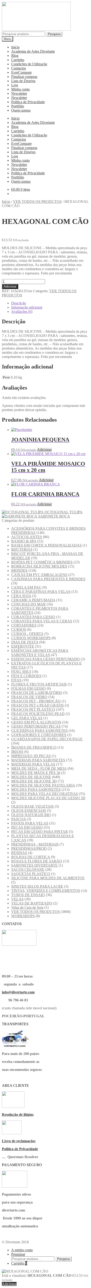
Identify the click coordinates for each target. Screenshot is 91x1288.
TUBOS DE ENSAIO (28, 895)
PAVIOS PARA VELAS (29, 823)
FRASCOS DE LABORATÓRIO (36, 693)
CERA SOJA (21, 596)
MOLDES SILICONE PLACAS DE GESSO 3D (48, 798)
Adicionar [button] (44, 450)
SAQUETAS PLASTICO (30, 874)
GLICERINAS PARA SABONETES (39, 731)
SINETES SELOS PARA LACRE (37, 886)
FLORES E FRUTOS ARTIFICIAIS (39, 684)
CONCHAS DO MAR (28, 604)
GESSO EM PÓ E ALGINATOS (36, 722)
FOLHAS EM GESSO (28, 688)
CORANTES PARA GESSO (33, 617)
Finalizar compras (24, 77)
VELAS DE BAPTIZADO (31, 903)
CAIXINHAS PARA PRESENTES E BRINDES (48, 579)
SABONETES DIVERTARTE (34, 865)
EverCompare (21, 72)
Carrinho (17, 60)
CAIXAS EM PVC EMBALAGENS (39, 575)
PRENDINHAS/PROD (29, 848)
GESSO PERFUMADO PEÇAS (36, 726)
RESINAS (19, 853)
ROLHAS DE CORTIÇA (30, 857)
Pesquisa (54, 34)
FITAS (16, 680)
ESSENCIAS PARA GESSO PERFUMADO (45, 659)
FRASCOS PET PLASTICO (33, 710)
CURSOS (18, 629)
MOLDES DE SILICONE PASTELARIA (43, 785)
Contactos (18, 68)
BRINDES (19, 571)
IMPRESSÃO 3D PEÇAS (31, 756)
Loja (14, 85)
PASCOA (18, 819)
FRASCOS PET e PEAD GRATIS (37, 705)
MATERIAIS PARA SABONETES (38, 760)
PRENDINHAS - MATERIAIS (35, 844)
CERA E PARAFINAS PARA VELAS (40, 592)
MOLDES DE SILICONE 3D (34, 781)
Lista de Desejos (23, 81)
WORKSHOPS (23, 916)
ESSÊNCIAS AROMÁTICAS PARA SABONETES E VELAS (39, 653)
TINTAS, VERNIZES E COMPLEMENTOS (45, 891)
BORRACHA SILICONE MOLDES (39, 566)
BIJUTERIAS (21, 549)
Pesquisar (18, 1254)
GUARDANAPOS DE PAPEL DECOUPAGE (47, 739)
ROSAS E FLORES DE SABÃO (36, 861)
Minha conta (20, 89)
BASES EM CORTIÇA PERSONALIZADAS (46, 545)
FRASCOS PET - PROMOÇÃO (36, 701)
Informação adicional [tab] (26, 307)
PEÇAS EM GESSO (27, 827)
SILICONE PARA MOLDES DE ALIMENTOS (47, 878)
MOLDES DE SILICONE (31, 777)
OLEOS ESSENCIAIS (28, 811)
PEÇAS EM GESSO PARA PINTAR (39, 832)
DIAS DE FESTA (24, 642)
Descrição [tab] (18, 303)
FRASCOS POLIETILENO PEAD (38, 714)
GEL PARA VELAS (26, 718)
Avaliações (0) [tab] (21, 312)
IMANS (17, 752)
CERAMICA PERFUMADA (33, 600)
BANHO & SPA (23, 541)
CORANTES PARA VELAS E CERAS (41, 621)
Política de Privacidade (28, 102)
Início (15, 47)
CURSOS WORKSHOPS (31, 638)
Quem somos (21, 110)
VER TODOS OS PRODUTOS (37, 202)
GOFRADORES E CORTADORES (38, 735)
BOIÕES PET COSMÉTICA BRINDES (42, 562)
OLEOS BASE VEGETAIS (32, 806)
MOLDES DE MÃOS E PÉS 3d (35, 773)
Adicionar (10, 286)
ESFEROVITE (22, 646)
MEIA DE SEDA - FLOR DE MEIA (38, 768)
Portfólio (17, 106)
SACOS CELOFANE (27, 870)
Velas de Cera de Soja (27, 907)
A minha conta (22, 1250)
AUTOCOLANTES (26, 537)
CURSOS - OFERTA (27, 634)
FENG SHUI (21, 672)
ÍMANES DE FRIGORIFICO (33, 747)
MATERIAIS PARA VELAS (33, 764)
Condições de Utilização (29, 64)
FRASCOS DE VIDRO (29, 697)
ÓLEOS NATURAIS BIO (31, 815)
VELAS (17, 899)
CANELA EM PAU (26, 587)
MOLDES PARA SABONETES (36, 790)
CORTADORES (23, 625)
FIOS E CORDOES (26, 676)
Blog (14, 56)
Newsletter (19, 93)
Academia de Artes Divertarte (33, 51)
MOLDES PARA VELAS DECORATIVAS (44, 794)
